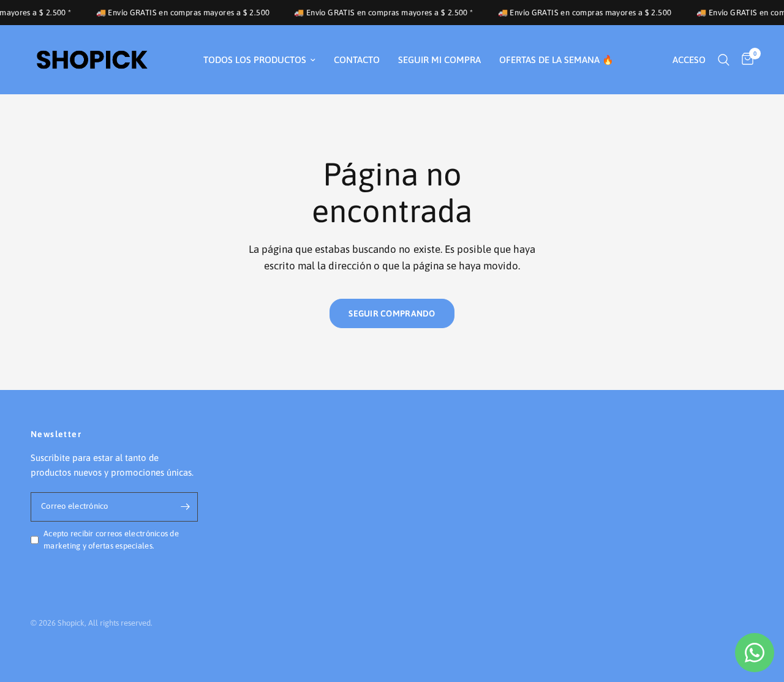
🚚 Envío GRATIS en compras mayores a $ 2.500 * (376, 13)
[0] (744, 59)
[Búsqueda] (724, 59)
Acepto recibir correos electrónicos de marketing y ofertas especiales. (111, 540)
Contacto (357, 59)
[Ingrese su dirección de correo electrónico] (185, 507)
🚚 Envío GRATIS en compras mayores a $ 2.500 (175, 13)
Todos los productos (254, 59)
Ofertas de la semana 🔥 (556, 59)
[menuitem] (259, 60)
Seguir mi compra (439, 59)
